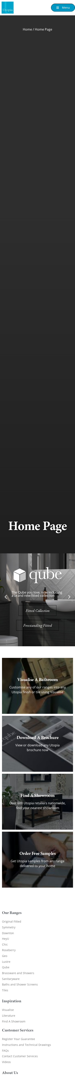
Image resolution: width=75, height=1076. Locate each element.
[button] (5, 596)
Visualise (8, 1010)
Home (27, 29)
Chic (5, 944)
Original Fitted (11, 921)
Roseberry (9, 950)
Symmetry (8, 927)
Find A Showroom (13, 1021)
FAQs (5, 1050)
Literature (8, 1015)
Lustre (6, 962)
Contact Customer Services (20, 1056)
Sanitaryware (11, 979)
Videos (6, 1062)
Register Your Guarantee (18, 1039)
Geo (4, 956)
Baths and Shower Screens (20, 984)
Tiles (5, 990)
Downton (8, 933)
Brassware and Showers (18, 973)
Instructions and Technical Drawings (26, 1045)
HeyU (5, 939)
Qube (5, 967)
